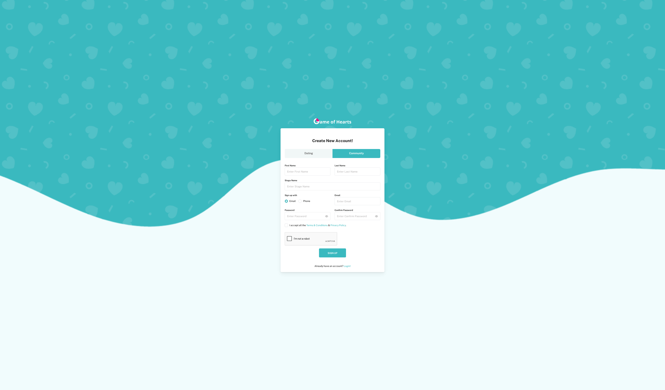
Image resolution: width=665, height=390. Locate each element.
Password (289, 210)
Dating (308, 153)
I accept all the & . (317, 225)
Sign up (332, 253)
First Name (290, 165)
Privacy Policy (338, 225)
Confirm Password (344, 210)
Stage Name (291, 180)
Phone (306, 201)
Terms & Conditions (317, 225)
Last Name (340, 165)
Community (356, 153)
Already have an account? (332, 266)
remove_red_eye (326, 216)
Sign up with (291, 195)
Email (292, 201)
